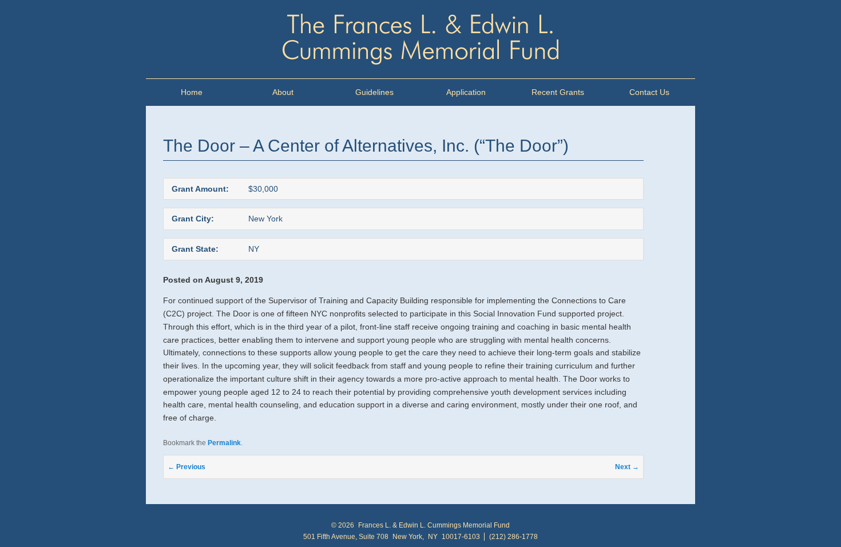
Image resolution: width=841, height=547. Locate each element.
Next (627, 467)
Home (192, 92)
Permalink (224, 443)
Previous (186, 467)
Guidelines (374, 92)
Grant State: (195, 248)
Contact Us (649, 92)
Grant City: (193, 218)
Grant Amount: (200, 188)
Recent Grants (557, 92)
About (282, 92)
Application (466, 92)
